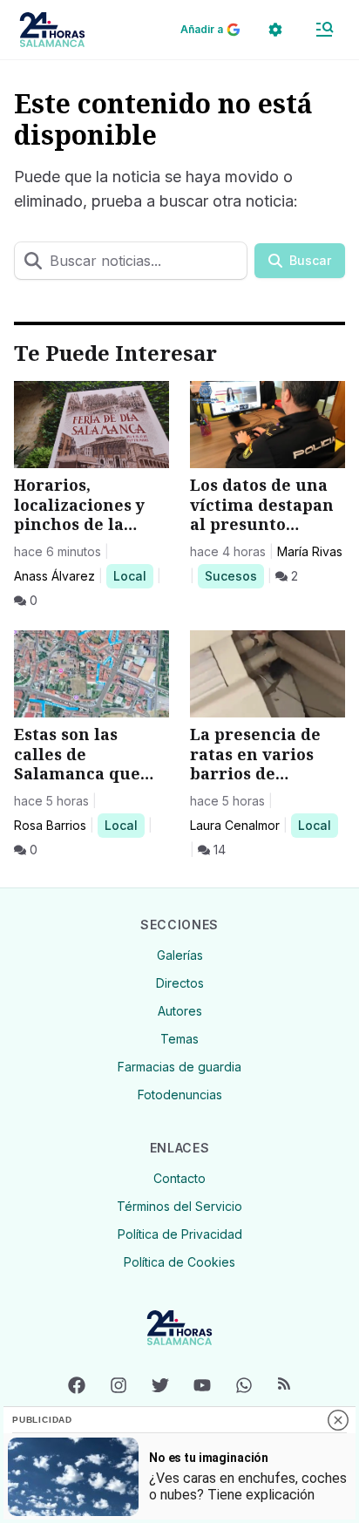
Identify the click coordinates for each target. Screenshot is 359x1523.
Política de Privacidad (180, 1234)
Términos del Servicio (179, 1206)
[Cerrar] (338, 1420)
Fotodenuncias (180, 1094)
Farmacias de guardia (179, 1066)
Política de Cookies (179, 1261)
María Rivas (309, 551)
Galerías (180, 955)
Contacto (179, 1178)
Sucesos (234, 575)
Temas (179, 1038)
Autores (180, 1010)
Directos (180, 983)
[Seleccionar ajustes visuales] (275, 29)
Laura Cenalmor (235, 825)
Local (132, 575)
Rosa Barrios (50, 825)
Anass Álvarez (54, 575)
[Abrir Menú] (324, 30)
